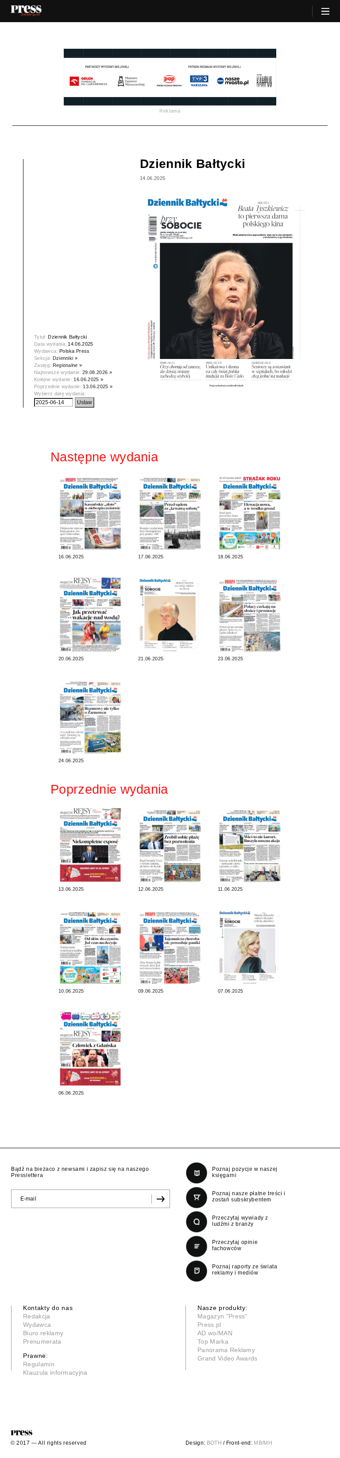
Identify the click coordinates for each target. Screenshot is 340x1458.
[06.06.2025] (90, 1048)
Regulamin (38, 1364)
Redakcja (36, 1316)
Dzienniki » (65, 358)
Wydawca (37, 1324)
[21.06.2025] (170, 614)
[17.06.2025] (170, 512)
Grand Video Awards (227, 1358)
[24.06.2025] (90, 716)
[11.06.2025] (249, 844)
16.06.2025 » (88, 379)
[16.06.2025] (90, 512)
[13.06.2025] (90, 844)
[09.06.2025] (170, 946)
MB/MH (263, 1443)
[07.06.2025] (249, 946)
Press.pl (209, 1324)
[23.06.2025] (249, 614)
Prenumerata (42, 1341)
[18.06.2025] (249, 512)
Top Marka (212, 1341)
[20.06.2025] (90, 614)
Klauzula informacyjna (55, 1372)
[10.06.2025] (90, 946)
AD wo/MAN (214, 1333)
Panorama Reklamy (226, 1349)
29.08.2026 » (97, 372)
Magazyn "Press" (222, 1316)
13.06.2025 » (97, 386)
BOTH (214, 1443)
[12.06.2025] (170, 844)
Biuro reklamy (43, 1333)
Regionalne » (67, 365)
